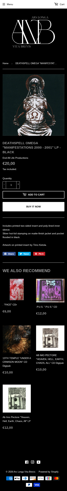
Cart (61, 4)
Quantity (7, 178)
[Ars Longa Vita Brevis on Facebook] (27, 462)
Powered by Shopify (49, 471)
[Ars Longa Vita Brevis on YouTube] (38, 462)
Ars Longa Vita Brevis (24, 471)
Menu (10, 4)
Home (5, 63)
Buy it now (33, 206)
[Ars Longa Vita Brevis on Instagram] (32, 462)
